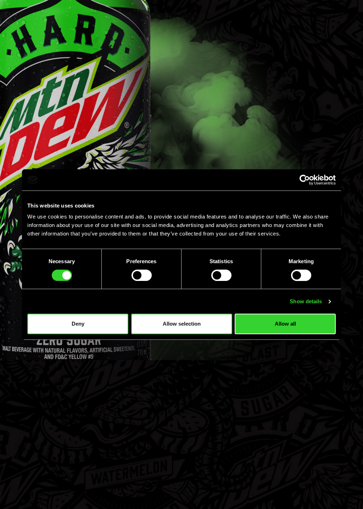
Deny (78, 324)
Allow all (285, 324)
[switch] (142, 275)
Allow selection (182, 324)
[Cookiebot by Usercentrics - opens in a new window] (305, 180)
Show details (306, 301)
